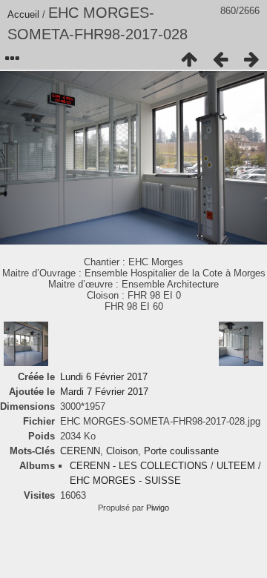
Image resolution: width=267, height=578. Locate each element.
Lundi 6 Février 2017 (104, 376)
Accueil (23, 14)
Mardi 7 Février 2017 (104, 391)
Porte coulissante (181, 450)
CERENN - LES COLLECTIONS (139, 465)
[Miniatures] (189, 59)
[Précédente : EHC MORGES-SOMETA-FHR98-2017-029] (220, 59)
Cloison (122, 450)
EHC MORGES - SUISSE (125, 480)
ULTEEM (236, 465)
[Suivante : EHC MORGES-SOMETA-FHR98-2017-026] (251, 59)
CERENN (80, 450)
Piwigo (157, 507)
